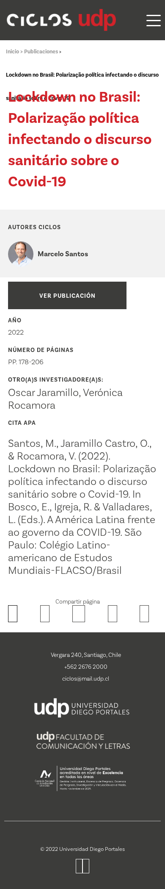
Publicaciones (41, 51)
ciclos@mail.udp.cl (85, 679)
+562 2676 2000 (85, 667)
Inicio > (15, 51)
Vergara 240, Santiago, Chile (86, 655)
